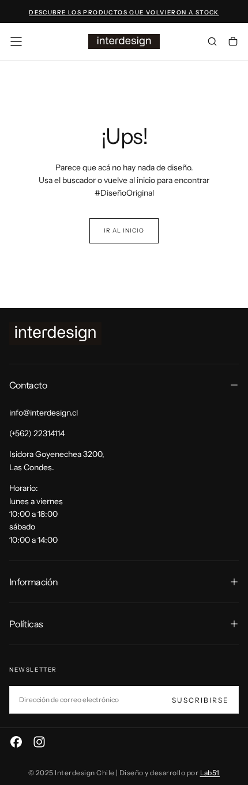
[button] (16, 41)
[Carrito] (233, 42)
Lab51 (210, 772)
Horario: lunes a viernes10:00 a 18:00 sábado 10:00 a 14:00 (36, 514)
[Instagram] (39, 742)
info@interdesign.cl (43, 412)
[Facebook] (16, 742)
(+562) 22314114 (37, 433)
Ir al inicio (124, 230)
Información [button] (33, 582)
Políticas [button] (26, 624)
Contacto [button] (28, 385)
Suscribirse (200, 700)
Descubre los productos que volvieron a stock (124, 12)
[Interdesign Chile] (55, 333)
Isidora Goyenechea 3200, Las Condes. (56, 460)
